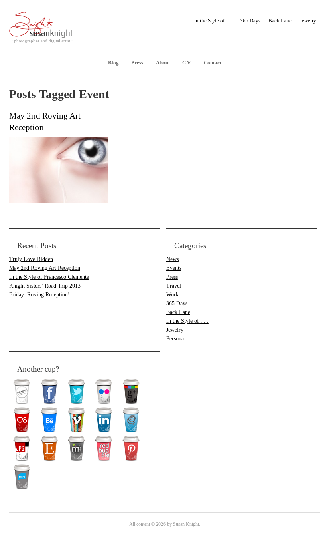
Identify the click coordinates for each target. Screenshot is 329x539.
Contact (212, 63)
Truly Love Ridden (31, 259)
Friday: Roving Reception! (39, 295)
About (163, 63)
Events (173, 268)
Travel (173, 286)
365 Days (250, 21)
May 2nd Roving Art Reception (44, 268)
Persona (175, 339)
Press (137, 63)
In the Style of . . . (213, 21)
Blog (113, 63)
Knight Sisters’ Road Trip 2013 (45, 286)
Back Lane (280, 21)
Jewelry (308, 21)
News (172, 259)
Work (172, 295)
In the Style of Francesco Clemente (49, 277)
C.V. (186, 63)
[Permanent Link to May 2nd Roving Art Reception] (58, 201)
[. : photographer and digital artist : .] (46, 31)
